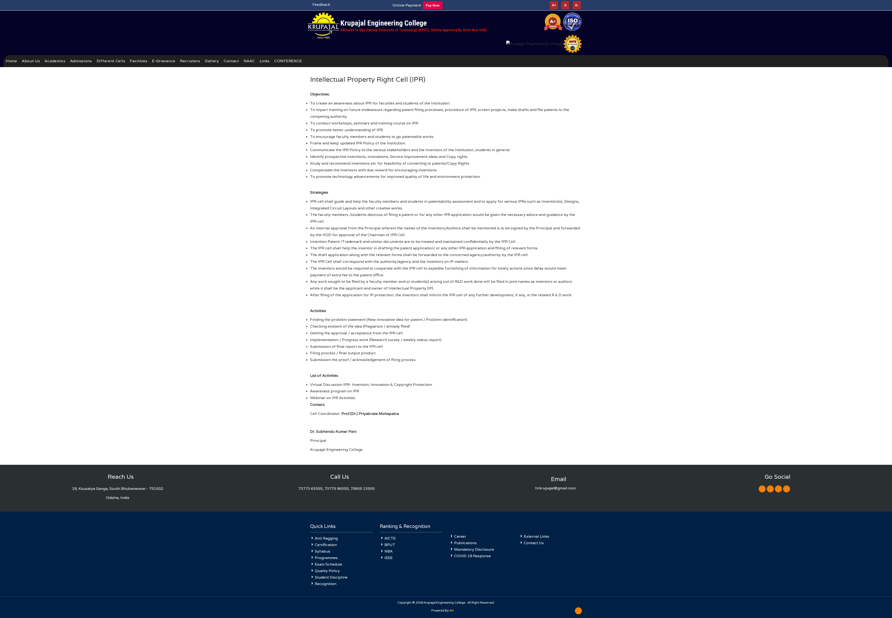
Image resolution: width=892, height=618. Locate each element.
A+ (554, 5)
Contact (231, 61)
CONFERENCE (288, 61)
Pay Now (432, 5)
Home (11, 61)
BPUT (389, 544)
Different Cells (111, 61)
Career (460, 536)
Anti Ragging (326, 538)
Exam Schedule (328, 564)
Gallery (212, 61)
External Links (536, 536)
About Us (31, 61)
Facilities (138, 61)
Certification (326, 544)
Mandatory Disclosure (474, 549)
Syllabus (322, 551)
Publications (465, 542)
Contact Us (534, 542)
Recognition (325, 583)
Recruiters (190, 61)
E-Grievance (163, 61)
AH (451, 610)
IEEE (388, 557)
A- (576, 5)
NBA (388, 551)
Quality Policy (327, 570)
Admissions (81, 61)
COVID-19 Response (472, 555)
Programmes (326, 557)
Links (265, 61)
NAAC (249, 61)
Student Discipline (331, 577)
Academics (55, 61)
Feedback (321, 4)
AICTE (390, 538)
